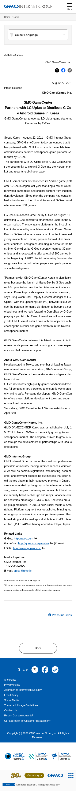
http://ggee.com (23, 538)
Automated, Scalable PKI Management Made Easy (32, 784)
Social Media (11, 700)
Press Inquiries (62, 615)
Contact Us (10, 710)
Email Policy (11, 695)
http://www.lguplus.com (27, 548)
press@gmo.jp (22, 570)
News (16, 17)
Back (38, 648)
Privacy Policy (12, 684)
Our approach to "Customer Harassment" (27, 720)
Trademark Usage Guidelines (21, 705)
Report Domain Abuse (17, 715)
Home (7, 17)
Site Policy (10, 679)
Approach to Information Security (23, 689)
